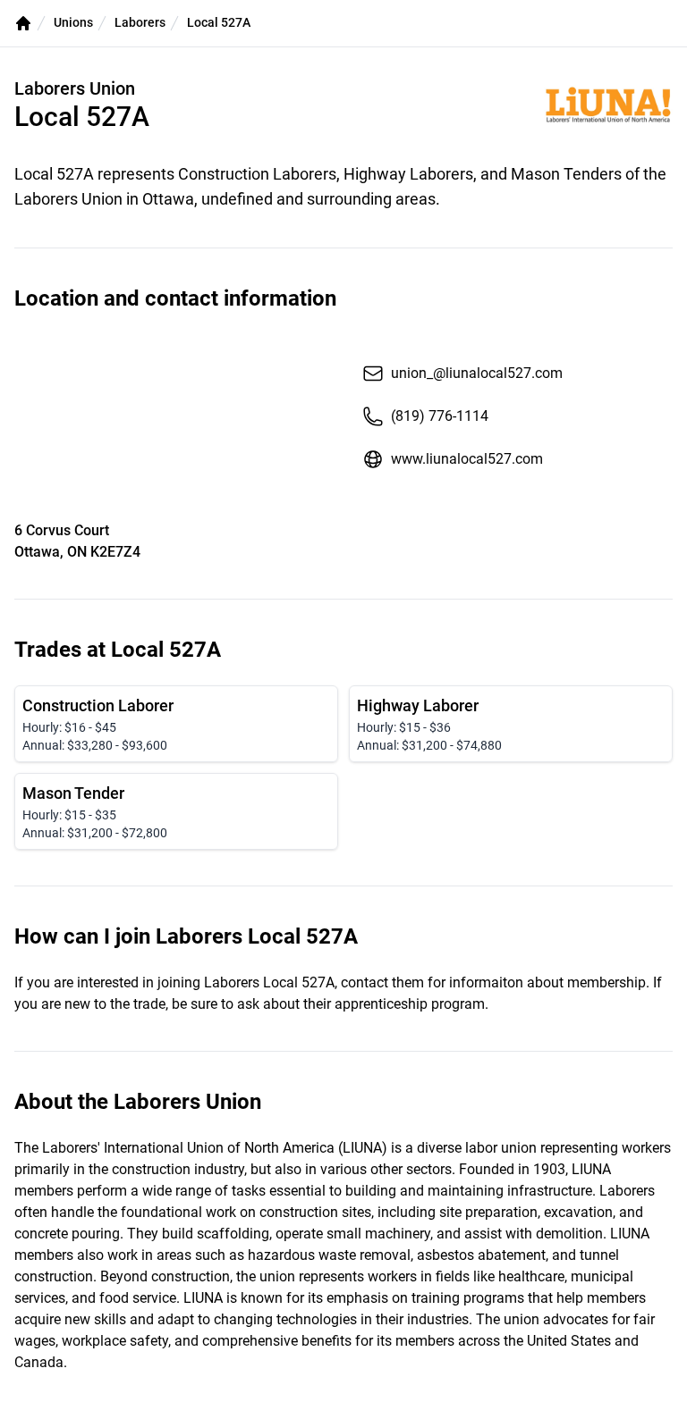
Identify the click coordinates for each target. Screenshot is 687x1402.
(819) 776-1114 (439, 415)
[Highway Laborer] (511, 723)
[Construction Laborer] (176, 723)
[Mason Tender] (176, 811)
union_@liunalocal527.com (477, 373)
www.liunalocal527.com (467, 458)
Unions (73, 22)
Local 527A (218, 22)
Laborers (139, 22)
